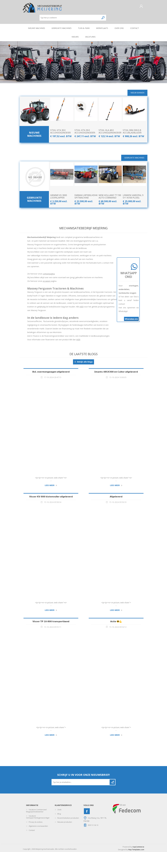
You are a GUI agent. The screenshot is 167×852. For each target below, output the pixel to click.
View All (34, 125)
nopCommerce (138, 847)
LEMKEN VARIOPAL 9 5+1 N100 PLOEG (133, 196)
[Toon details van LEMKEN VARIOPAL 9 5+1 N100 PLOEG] (134, 174)
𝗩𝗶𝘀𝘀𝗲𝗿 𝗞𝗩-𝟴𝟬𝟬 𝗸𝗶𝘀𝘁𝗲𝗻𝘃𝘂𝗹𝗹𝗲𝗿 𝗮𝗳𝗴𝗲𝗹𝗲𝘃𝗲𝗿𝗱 (51, 496)
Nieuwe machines (34, 134)
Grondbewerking (34, 117)
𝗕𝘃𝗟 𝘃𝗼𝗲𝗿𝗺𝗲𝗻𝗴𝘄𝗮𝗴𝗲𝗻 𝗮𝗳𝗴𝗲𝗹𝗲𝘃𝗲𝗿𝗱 (51, 371)
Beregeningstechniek (34, 109)
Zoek (59, 809)
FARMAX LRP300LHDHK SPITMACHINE (86, 196)
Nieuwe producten (64, 822)
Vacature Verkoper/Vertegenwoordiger (38, 817)
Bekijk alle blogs (85, 362)
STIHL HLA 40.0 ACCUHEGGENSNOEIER (110, 131)
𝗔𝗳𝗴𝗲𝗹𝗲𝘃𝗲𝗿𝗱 (116, 496)
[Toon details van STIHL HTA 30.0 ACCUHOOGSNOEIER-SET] (86, 109)
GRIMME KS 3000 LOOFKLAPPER (58, 196)
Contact (32, 830)
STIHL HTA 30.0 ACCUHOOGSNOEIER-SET (85, 133)
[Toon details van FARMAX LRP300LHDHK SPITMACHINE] (86, 174)
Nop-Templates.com (136, 849)
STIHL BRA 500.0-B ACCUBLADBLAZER (132, 131)
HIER (81, 306)
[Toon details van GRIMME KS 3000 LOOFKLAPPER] (61, 174)
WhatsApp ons (131, 319)
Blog (59, 814)
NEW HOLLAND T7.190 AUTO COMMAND (110, 196)
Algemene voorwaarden (38, 826)
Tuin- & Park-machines (34, 121)
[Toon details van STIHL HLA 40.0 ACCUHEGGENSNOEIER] (110, 109)
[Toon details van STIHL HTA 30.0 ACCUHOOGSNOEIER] (61, 109)
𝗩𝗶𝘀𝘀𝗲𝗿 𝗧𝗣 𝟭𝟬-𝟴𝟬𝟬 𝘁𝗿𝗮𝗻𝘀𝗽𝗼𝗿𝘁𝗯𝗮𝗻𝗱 (50, 621)
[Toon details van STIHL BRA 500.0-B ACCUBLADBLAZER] (134, 109)
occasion (46, 281)
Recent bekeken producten (68, 818)
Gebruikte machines (34, 199)
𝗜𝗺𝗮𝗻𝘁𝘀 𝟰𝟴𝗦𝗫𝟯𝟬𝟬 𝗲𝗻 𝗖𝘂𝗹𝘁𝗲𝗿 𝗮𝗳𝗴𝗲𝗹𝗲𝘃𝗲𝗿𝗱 (116, 371)
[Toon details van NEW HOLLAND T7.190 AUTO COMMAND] (110, 174)
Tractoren (34, 113)
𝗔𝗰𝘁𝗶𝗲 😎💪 (116, 621)
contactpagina (49, 274)
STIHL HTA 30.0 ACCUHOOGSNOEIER (60, 131)
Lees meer (49, 485)
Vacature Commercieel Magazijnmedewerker (36, 810)
